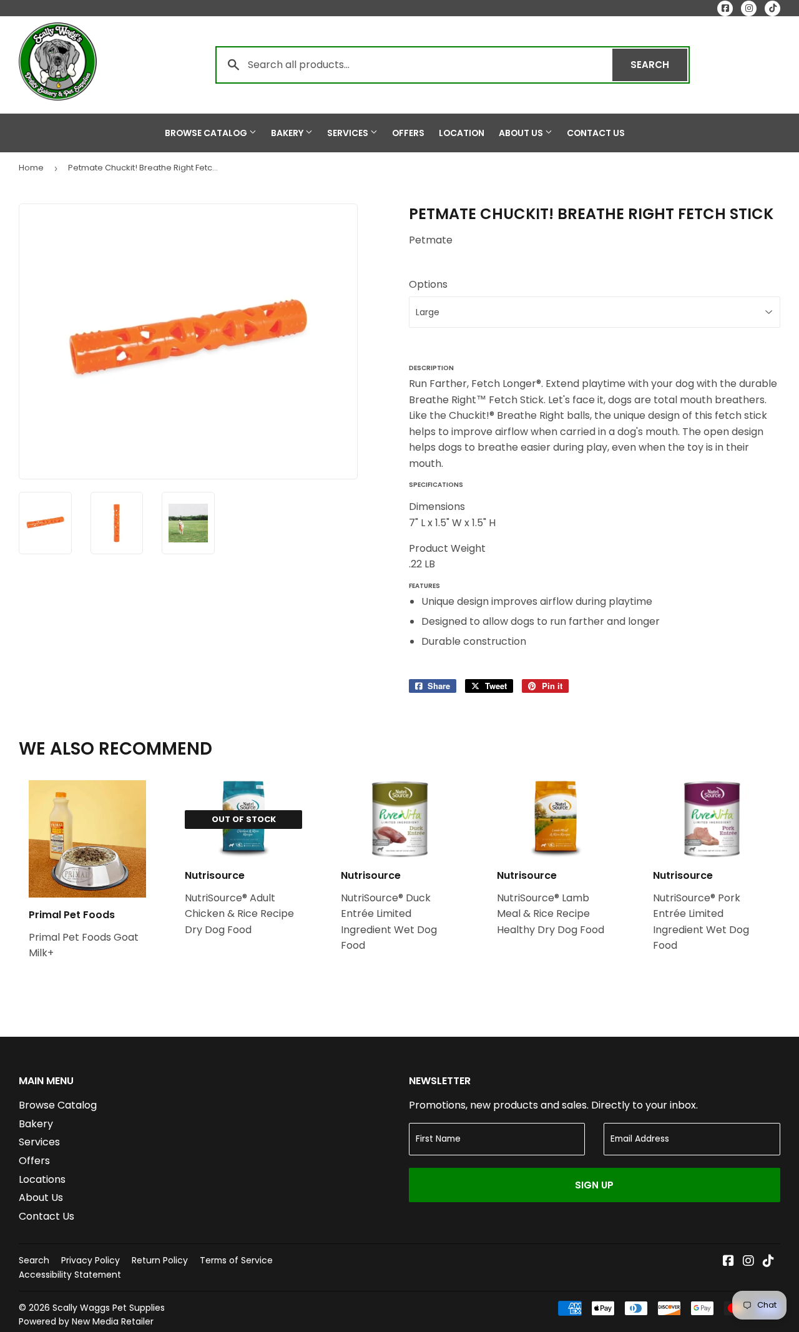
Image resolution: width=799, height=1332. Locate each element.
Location (461, 133)
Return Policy (160, 1260)
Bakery (288, 133)
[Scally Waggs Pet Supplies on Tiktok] (768, 1262)
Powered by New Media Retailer (86, 1321)
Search (658, 64)
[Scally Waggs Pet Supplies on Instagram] (748, 1262)
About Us (522, 133)
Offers (408, 133)
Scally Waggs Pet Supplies (108, 1307)
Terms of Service (236, 1260)
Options (428, 284)
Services (348, 133)
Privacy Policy (90, 1260)
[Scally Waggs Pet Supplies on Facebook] (728, 1262)
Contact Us (596, 133)
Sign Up (594, 1185)
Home (31, 168)
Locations (42, 1179)
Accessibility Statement (70, 1274)
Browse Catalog (207, 133)
